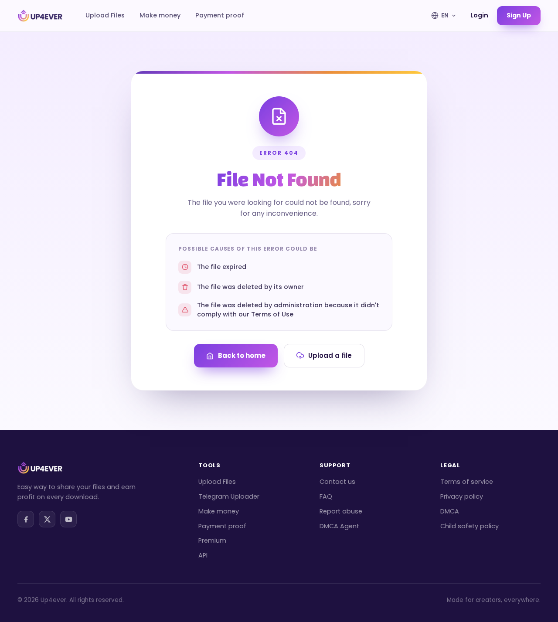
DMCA (449, 511)
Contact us (337, 481)
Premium (212, 540)
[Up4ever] (40, 15)
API (203, 555)
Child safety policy (469, 526)
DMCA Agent (339, 526)
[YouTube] (68, 519)
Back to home (241, 355)
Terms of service (466, 481)
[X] (47, 519)
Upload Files (105, 15)
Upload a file (330, 355)
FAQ (326, 496)
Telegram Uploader (228, 496)
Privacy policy (461, 496)
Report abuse (341, 511)
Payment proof (219, 15)
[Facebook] (25, 519)
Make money (160, 15)
